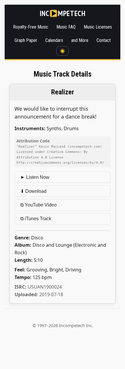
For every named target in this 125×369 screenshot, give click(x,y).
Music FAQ (66, 27)
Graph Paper (26, 40)
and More (79, 40)
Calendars (54, 40)
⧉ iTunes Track (35, 218)
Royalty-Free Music (30, 27)
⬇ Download (33, 191)
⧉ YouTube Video (38, 204)
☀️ (62, 51)
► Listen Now (34, 177)
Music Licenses (98, 27)
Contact (104, 40)
